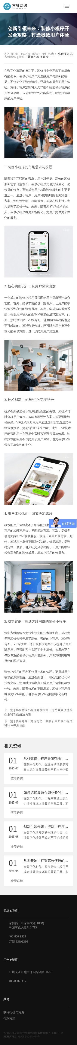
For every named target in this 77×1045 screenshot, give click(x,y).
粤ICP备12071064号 (29, 1036)
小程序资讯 (65, 54)
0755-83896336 (18, 941)
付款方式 (9, 1018)
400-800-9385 (17, 936)
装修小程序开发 (38, 57)
